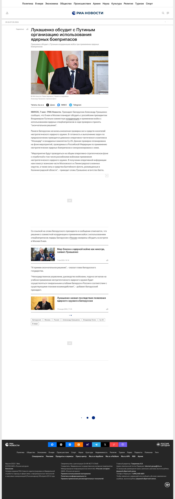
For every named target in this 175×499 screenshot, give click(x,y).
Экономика (41, 452)
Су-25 (101, 320)
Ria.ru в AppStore (96, 456)
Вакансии (9, 469)
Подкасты (138, 452)
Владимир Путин (89, 320)
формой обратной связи (126, 471)
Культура (89, 452)
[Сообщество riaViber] (122, 444)
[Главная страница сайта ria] (87, 13)
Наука (80, 452)
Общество (31, 452)
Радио (129, 452)
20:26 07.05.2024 (12, 22)
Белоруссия (36, 320)
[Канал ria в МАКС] (52, 444)
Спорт (73, 452)
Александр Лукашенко (71, 320)
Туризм (122, 452)
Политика (20, 452)
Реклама (49, 456)
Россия (56, 320)
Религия (113, 452)
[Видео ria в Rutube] (87, 444)
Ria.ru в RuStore (112, 456)
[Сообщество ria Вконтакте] (70, 444)
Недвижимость (101, 452)
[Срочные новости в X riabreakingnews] (114, 444)
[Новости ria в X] (105, 444)
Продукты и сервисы (64, 456)
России (73, 237)
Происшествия (63, 452)
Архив (140, 456)
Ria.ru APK (125, 456)
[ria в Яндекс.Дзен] (61, 444)
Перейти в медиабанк (61, 96)
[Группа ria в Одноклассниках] (78, 444)
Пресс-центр (81, 456)
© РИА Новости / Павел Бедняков (42, 96)
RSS (133, 456)
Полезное (148, 452)
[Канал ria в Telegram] (96, 444)
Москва (47, 320)
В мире (35, 324)
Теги (156, 452)
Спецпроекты (38, 456)
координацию (72, 118)
